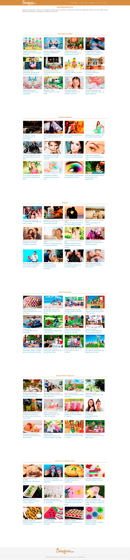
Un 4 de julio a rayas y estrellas (73, 350)
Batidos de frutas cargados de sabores (73, 414)
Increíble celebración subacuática (92, 72)
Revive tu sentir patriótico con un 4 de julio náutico (93, 331)
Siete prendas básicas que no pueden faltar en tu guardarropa (94, 177)
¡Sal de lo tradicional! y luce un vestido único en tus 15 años (32, 157)
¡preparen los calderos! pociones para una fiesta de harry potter (32, 415)
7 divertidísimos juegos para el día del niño (53, 331)
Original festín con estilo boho (52, 92)
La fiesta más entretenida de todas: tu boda (32, 222)
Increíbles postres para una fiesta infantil (32, 436)
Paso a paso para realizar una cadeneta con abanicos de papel (74, 502)
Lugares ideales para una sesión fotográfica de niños (52, 436)
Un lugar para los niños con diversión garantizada (32, 395)
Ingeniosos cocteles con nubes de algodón (51, 414)
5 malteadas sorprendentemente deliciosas (91, 415)
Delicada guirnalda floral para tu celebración (53, 501)
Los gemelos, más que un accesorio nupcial (73, 265)
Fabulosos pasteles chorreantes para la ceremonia (50, 266)
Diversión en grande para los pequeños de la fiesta (94, 350)
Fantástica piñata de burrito (94, 479)
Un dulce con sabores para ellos (31, 481)
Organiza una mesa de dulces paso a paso (94, 436)
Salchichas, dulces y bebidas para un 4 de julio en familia (32, 350)
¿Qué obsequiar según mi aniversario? (93, 265)
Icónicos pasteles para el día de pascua (32, 311)
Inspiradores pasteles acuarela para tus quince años (52, 177)
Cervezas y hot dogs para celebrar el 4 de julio (73, 331)
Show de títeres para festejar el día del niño (94, 311)
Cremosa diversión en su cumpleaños (31, 92)
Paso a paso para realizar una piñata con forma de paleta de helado (94, 502)
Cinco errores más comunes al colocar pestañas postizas (74, 156)
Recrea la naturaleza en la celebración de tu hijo (73, 53)
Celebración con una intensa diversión (32, 53)
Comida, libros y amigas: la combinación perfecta (94, 53)
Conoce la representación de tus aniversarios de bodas (74, 222)
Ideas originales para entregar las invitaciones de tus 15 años (53, 136)
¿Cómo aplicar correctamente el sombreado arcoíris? (74, 176)
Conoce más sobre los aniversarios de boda (53, 222)
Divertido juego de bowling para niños (73, 311)
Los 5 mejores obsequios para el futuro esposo (31, 265)
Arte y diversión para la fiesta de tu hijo (74, 395)
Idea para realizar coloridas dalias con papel (94, 522)
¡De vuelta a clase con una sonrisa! (52, 72)
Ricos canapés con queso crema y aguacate (31, 501)
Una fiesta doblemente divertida (52, 53)
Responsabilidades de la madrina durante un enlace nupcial (74, 244)
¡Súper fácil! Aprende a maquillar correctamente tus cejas (94, 157)
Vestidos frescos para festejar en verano (74, 436)
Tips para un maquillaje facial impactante (53, 480)
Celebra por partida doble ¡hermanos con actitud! (31, 72)
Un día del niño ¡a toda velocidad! (30, 331)
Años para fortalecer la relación (94, 222)
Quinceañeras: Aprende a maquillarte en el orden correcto (52, 157)
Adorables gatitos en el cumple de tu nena (72, 92)
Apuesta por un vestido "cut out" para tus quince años (94, 136)
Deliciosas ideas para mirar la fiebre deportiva (53, 395)
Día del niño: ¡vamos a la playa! (52, 311)
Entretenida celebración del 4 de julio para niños (53, 350)
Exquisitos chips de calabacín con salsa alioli (32, 522)
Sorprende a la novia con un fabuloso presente (94, 242)
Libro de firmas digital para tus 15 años (73, 136)
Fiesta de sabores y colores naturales (73, 72)
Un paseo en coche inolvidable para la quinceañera (29, 136)
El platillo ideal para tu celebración (73, 480)
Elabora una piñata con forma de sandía (53, 522)
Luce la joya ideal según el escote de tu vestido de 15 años (31, 177)
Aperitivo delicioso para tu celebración (73, 522)
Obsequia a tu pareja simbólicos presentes (30, 242)
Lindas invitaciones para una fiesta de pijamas (94, 92)
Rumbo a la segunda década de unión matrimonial (53, 243)
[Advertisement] (63, 22)
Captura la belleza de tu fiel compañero (94, 395)
